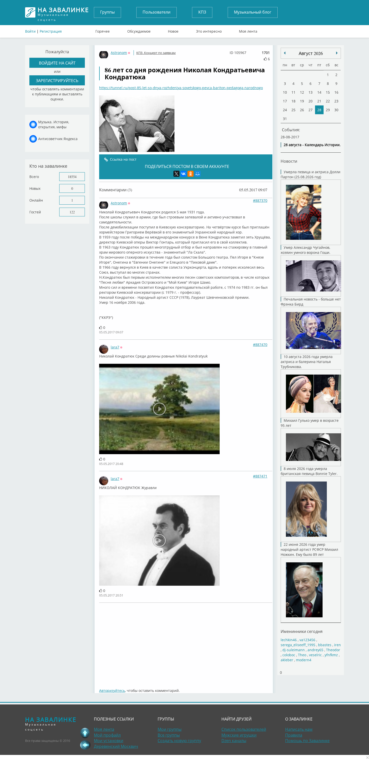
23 (336, 101)
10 (285, 92)
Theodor (333, 649)
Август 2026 (311, 53)
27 (311, 109)
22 (328, 101)
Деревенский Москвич (116, 746)
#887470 (260, 344)
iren (337, 644)
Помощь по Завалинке (307, 740)
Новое (173, 30)
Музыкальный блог (252, 12)
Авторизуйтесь (112, 690)
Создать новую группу (179, 740)
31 (285, 118)
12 (302, 92)
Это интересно (209, 30)
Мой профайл (107, 735)
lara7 (115, 347)
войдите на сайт (57, 63)
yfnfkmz (331, 654)
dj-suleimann (293, 649)
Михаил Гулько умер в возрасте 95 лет (310, 423)
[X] (176, 174)
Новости (289, 161)
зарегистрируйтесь (57, 80)
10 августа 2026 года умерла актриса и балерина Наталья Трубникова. (307, 361)
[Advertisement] (185, 643)
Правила (293, 735)
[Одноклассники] (191, 174)
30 (336, 109)
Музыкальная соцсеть (63, 12)
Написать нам (299, 729)
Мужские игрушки (239, 735)
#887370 (260, 200)
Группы (107, 12)
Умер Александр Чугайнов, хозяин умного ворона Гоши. (305, 250)
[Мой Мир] (198, 174)
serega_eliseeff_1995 (298, 644)
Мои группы (169, 729)
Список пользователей (243, 729)
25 (293, 109)
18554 (72, 176)
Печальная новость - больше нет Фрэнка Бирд (311, 302)
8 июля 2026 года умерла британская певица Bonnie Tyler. (309, 471)
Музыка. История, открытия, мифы (53, 124)
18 (293, 101)
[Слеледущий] (284, 52)
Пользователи (156, 12)
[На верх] (85, 733)
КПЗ (202, 12)
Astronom (119, 52)
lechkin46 (289, 639)
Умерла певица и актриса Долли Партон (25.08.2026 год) (310, 174)
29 (328, 109)
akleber (287, 660)
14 (319, 92)
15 (328, 92)
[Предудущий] (337, 52)
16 (336, 92)
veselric (315, 654)
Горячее (102, 30)
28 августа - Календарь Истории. (312, 144)
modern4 (303, 660)
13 (311, 92)
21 (319, 101)
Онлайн (36, 200)
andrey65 (315, 649)
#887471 (260, 476)
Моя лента (248, 30)
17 (285, 101)
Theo (302, 654)
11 (293, 92)
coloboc (288, 654)
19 (302, 101)
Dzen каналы (233, 740)
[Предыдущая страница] (85, 745)
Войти (30, 31)
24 (285, 109)
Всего (34, 176)
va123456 (307, 639)
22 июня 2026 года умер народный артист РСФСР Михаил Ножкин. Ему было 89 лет (309, 549)
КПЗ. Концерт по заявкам (156, 52)
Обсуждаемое (139, 30)
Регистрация (51, 31)
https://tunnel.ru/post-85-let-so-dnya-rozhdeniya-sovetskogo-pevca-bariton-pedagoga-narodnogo (181, 87)
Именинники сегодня (302, 631)
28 (319, 109)
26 (302, 109)
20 (311, 101)
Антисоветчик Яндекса (58, 138)
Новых (34, 188)
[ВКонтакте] (183, 174)
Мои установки (108, 740)
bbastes (324, 644)
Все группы (169, 735)
